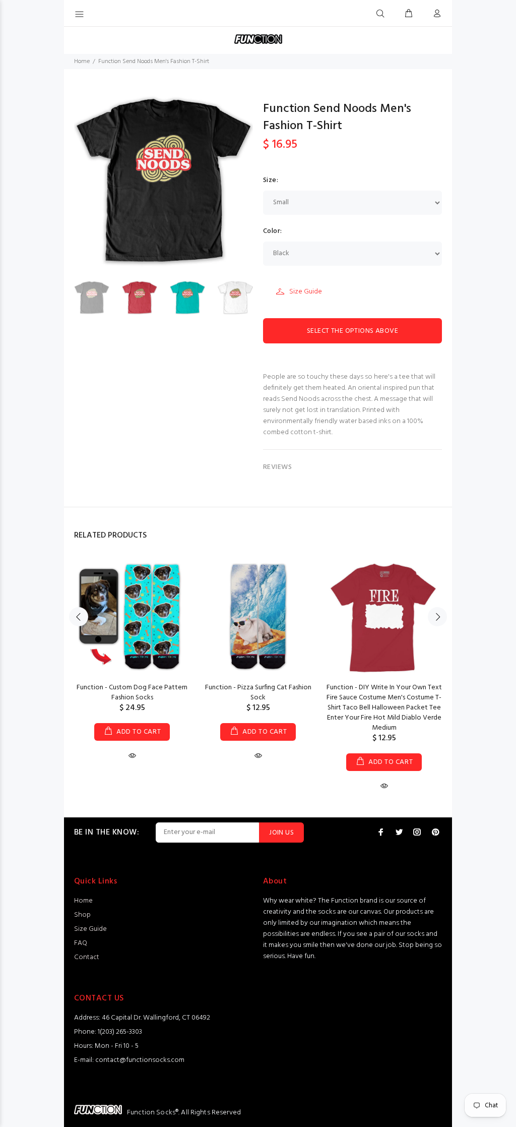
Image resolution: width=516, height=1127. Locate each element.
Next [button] (437, 616)
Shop (82, 915)
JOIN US (281, 833)
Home (82, 61)
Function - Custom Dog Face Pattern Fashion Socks (132, 692)
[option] (98, 297)
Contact (86, 957)
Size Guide (305, 292)
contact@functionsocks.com (139, 1060)
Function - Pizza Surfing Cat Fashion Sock (258, 692)
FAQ (80, 943)
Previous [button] (78, 616)
